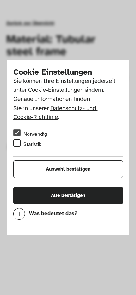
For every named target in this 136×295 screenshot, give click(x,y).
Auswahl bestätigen (68, 169)
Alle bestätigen (68, 195)
